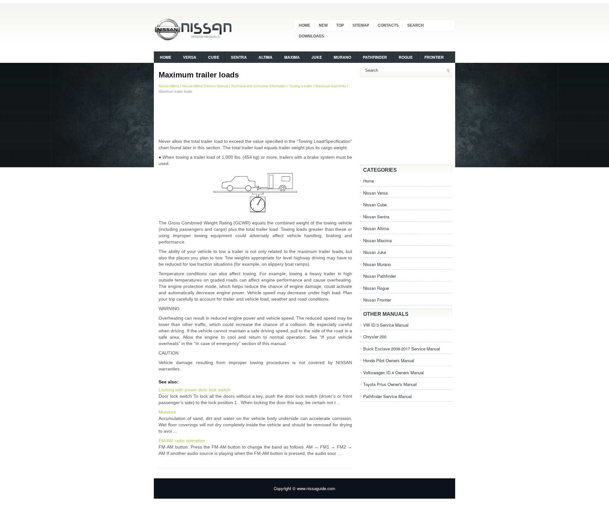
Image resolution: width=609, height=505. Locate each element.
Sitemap (360, 25)
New (323, 25)
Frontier (434, 57)
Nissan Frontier (377, 300)
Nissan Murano (377, 264)
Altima (265, 57)
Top (340, 25)
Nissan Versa (375, 193)
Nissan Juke (374, 252)
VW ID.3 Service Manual (386, 325)
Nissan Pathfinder (379, 276)
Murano (342, 57)
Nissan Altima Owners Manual (205, 86)
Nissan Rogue (376, 288)
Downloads (311, 36)
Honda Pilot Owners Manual (388, 360)
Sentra (239, 57)
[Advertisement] (255, 116)
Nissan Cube (375, 205)
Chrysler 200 (374, 337)
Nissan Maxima (377, 240)
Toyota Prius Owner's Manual (390, 384)
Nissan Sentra (376, 217)
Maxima (292, 57)
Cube (213, 57)
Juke (316, 57)
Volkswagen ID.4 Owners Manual (393, 372)
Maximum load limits (330, 86)
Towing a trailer (300, 86)
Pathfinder (375, 57)
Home (304, 25)
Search (415, 25)
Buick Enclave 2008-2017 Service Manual (401, 349)
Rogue (406, 57)
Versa (189, 57)
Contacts (388, 25)
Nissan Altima (169, 86)
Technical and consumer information (258, 86)
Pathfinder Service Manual (387, 396)
